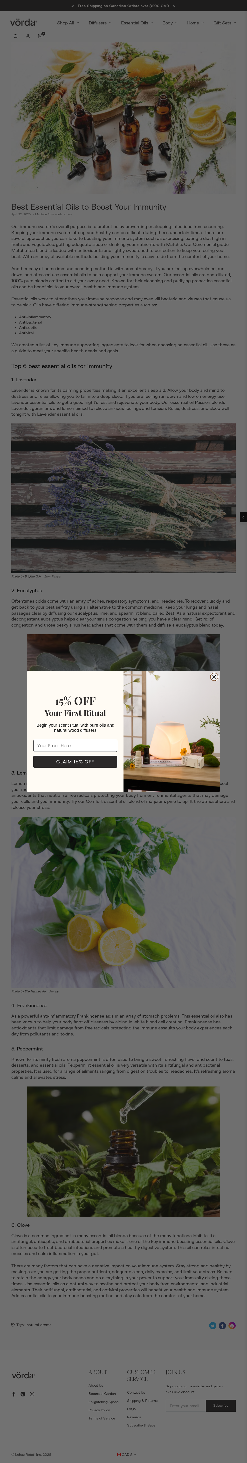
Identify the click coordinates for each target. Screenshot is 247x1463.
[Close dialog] (214, 677)
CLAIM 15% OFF (75, 761)
